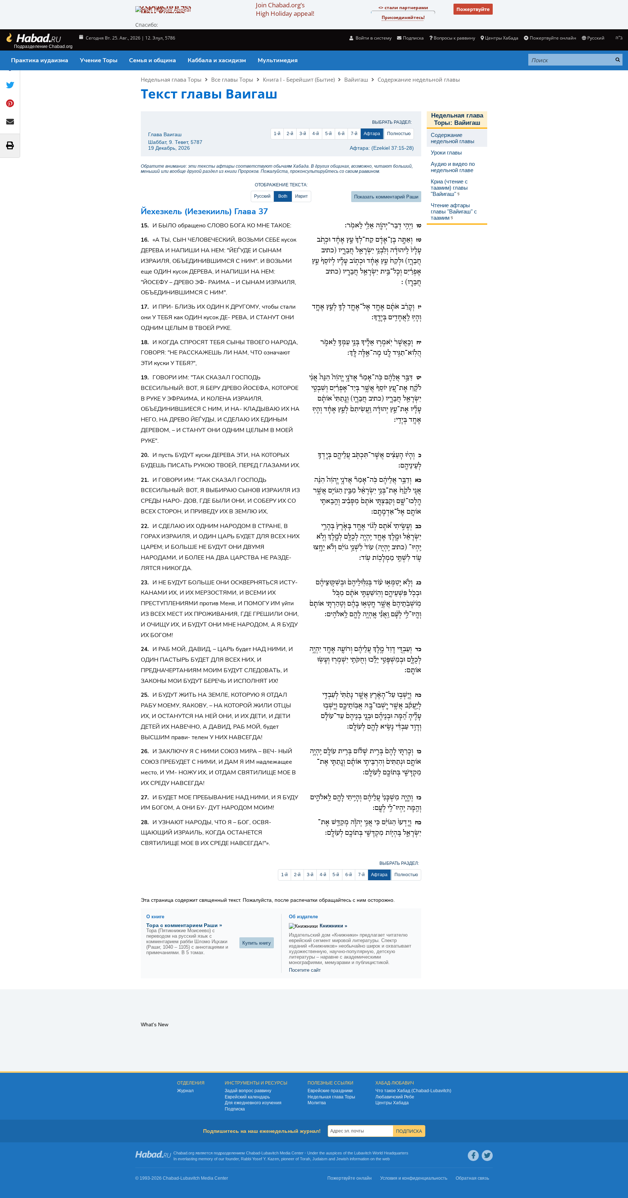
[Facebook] (473, 1155)
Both (282, 196)
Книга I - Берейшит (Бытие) (299, 79)
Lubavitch (270, 1153)
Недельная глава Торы (171, 79)
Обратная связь (472, 1178)
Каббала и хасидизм (217, 60)
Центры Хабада (392, 1102)
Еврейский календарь (247, 1097)
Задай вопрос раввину (248, 1090)
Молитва (317, 1102)
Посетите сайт (305, 970)
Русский (262, 196)
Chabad (253, 1153)
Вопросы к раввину (454, 38)
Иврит (301, 196)
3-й (303, 133)
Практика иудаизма (39, 60)
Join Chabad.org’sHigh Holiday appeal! (285, 9)
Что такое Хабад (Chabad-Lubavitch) (413, 1090)
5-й (328, 133)
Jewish (342, 1159)
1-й (277, 133)
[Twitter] (487, 1155)
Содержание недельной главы (419, 79)
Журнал (185, 1090)
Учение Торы (98, 60)
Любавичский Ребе (394, 1097)
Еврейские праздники (330, 1090)
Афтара (372, 133)
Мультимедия (278, 60)
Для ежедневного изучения (253, 1102)
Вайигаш (356, 79)
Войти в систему (373, 38)
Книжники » (333, 926)
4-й (315, 133)
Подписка (235, 1109)
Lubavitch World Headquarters (381, 1153)
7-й (354, 133)
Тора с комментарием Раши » (184, 925)
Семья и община (152, 60)
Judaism (319, 1159)
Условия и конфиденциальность (413, 1178)
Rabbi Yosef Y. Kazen (260, 1159)
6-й (341, 133)
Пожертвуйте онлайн (553, 38)
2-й (290, 133)
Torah (305, 1159)
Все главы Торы (232, 79)
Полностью (399, 133)
